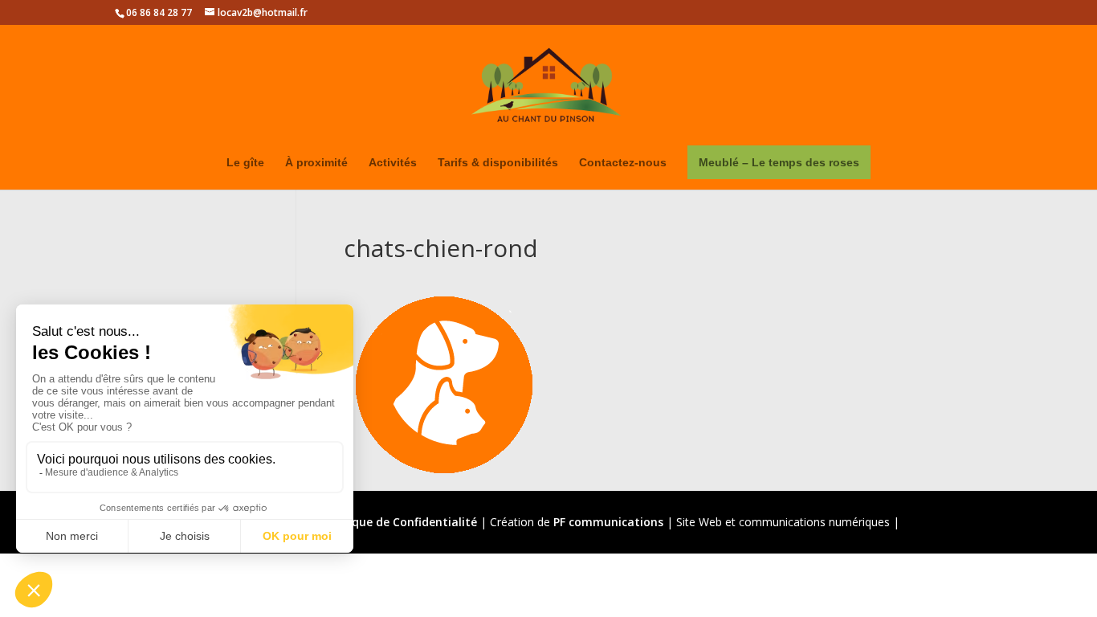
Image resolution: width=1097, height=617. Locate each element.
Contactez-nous (623, 163)
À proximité (316, 163)
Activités (393, 163)
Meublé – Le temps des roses (779, 162)
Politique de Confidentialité (400, 521)
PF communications (608, 521)
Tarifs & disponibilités (498, 163)
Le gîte (245, 163)
